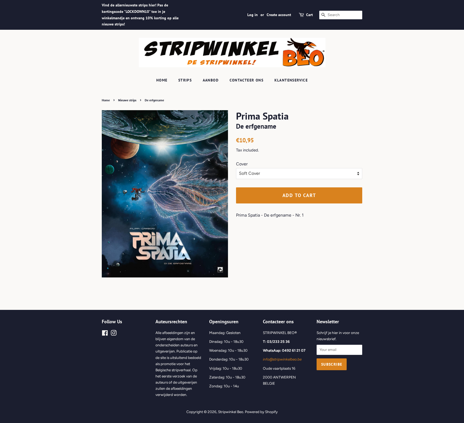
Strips (185, 80)
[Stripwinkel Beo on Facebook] (105, 334)
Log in (252, 14)
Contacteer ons (247, 80)
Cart (309, 14)
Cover (242, 163)
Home (162, 80)
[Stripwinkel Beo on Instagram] (114, 334)
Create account (279, 14)
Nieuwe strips (127, 100)
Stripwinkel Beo (230, 412)
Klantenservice (291, 80)
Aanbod (211, 80)
